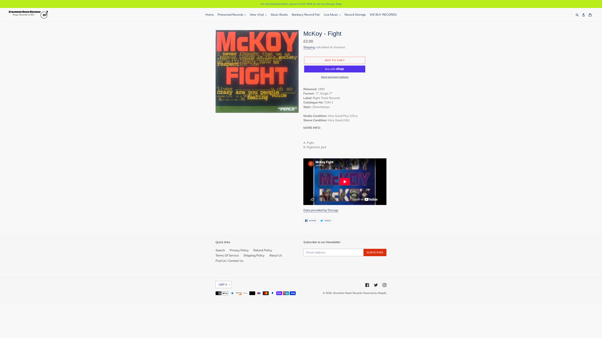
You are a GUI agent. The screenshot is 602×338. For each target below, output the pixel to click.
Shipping (309, 47)
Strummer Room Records (347, 292)
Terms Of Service (227, 255)
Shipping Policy (253, 255)
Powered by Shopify (374, 292)
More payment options (335, 77)
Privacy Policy (239, 250)
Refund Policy (262, 250)
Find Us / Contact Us (229, 261)
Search (220, 250)
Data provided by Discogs (320, 210)
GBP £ (223, 284)
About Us (275, 255)
